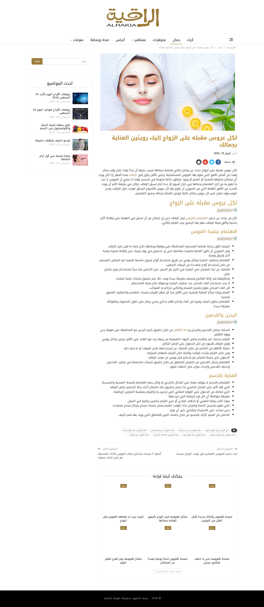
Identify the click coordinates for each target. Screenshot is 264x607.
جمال (176, 40)
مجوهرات (159, 40)
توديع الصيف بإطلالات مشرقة (52, 140)
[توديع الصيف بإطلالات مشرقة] (80, 144)
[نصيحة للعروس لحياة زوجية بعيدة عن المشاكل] (167, 540)
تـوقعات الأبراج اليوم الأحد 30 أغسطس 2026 (53, 96)
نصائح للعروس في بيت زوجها (190, 430)
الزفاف (133, 175)
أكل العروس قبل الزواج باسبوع (217, 430)
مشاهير (140, 40)
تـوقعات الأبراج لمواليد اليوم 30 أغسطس (51, 111)
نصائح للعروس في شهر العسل (163, 430)
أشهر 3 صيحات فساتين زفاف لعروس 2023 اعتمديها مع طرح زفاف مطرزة (129, 455)
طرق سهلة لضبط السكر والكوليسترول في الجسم (55, 126)
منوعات (78, 40)
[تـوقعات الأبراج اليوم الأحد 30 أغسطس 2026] (80, 98)
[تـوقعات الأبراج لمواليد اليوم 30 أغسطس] (80, 114)
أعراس (120, 40)
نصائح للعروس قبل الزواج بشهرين (222, 435)
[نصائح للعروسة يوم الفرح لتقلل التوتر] (123, 540)
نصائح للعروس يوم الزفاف (139, 435)
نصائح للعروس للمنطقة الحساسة (165, 435)
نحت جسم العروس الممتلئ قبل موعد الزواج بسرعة (207, 453)
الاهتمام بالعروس (197, 218)
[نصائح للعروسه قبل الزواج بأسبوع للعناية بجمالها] (167, 498)
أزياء (190, 40)
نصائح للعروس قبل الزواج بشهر (135, 430)
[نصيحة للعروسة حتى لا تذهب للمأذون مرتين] (211, 540)
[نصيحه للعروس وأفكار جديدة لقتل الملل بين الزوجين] (211, 498)
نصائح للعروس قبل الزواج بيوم (193, 435)
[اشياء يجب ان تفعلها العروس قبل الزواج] (123, 498)
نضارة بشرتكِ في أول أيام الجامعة (55, 157)
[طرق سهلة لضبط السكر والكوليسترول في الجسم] (80, 129)
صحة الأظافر (181, 330)
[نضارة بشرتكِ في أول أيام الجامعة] (80, 160)
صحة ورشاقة (99, 40)
